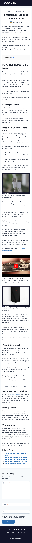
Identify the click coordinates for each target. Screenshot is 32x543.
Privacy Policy (11, 532)
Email (5, 512)
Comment (6, 483)
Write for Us (23, 529)
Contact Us (15, 529)
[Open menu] (28, 3)
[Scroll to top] (28, 535)
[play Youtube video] (16, 266)
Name (5, 504)
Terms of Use (21, 532)
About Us (7, 529)
